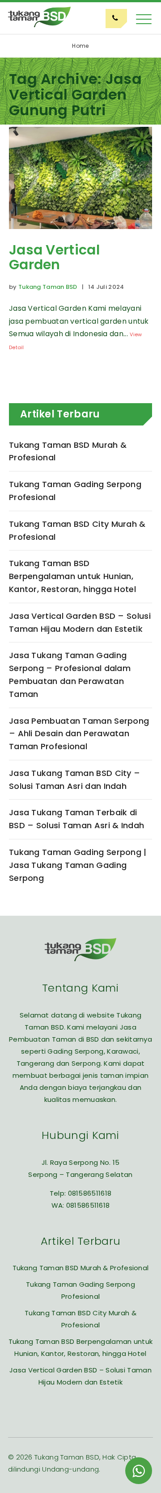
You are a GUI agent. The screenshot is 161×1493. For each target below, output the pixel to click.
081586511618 (90, 1193)
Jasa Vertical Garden (54, 257)
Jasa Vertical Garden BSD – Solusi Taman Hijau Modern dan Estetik (80, 622)
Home (80, 46)
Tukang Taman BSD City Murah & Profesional (77, 530)
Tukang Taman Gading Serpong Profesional (75, 491)
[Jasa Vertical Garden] (80, 235)
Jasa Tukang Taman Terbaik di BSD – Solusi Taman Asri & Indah (76, 819)
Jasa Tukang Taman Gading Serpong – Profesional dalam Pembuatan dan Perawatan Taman (70, 674)
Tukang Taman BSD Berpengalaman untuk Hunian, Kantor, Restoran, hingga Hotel (72, 576)
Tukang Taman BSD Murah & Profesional (68, 451)
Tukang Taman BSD (47, 287)
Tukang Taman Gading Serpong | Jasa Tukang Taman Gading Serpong (78, 865)
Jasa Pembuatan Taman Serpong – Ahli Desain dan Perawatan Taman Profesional (79, 733)
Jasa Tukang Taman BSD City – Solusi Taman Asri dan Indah (74, 779)
